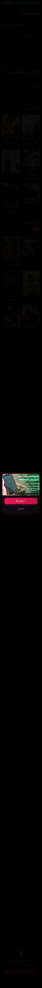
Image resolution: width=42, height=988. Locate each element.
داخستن (21, 508)
